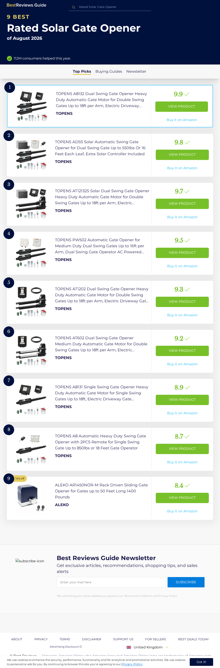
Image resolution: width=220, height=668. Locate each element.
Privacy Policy (132, 664)
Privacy (41, 639)
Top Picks (82, 71)
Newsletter (136, 71)
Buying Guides (108, 71)
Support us (123, 639)
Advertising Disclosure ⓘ (66, 646)
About (16, 639)
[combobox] (110, 7)
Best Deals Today (193, 639)
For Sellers (155, 639)
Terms (65, 639)
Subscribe (186, 582)
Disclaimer (91, 639)
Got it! (201, 662)
